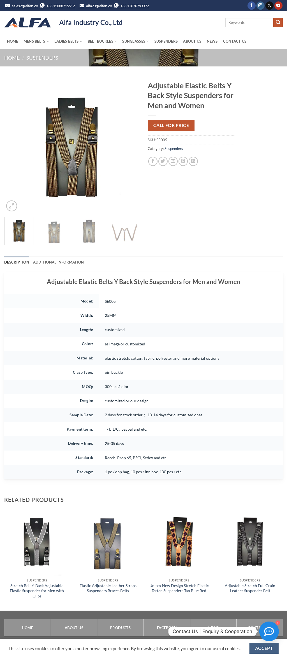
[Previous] (14, 145)
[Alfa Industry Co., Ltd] (27, 22)
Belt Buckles (100, 41)
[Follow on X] (269, 5)
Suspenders (166, 41)
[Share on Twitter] (163, 161)
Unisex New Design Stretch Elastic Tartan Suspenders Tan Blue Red (179, 588)
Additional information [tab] (58, 262)
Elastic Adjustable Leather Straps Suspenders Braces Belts (108, 588)
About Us (192, 41)
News (212, 41)
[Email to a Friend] (173, 161)
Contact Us (235, 41)
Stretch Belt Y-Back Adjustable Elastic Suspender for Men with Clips (37, 590)
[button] (11, 205)
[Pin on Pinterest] (183, 161)
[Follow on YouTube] (278, 5)
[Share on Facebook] (153, 161)
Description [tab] (16, 262)
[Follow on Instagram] (260, 5)
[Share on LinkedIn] (193, 161)
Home (12, 41)
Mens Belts (34, 41)
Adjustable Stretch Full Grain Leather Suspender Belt (250, 588)
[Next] (129, 145)
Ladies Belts (66, 41)
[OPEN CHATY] (269, 631)
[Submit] (278, 22)
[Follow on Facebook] (251, 5)
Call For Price (171, 125)
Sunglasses (133, 41)
